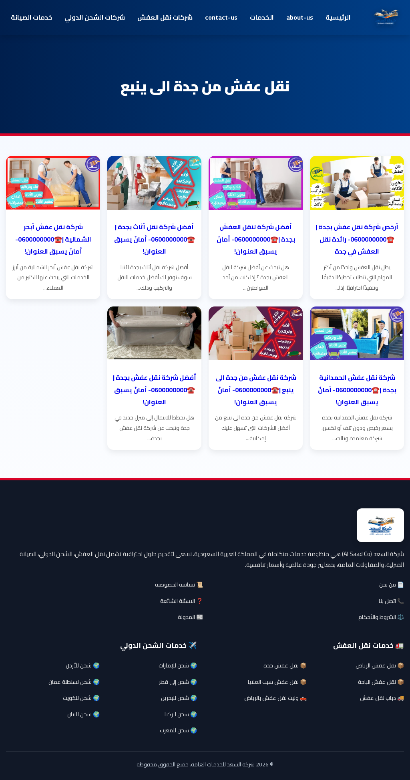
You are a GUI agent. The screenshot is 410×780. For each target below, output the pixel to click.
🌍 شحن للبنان (83, 714)
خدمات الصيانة (31, 17)
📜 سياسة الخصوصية (179, 584)
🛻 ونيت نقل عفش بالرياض (275, 698)
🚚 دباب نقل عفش (382, 698)
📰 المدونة (190, 617)
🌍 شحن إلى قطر (178, 682)
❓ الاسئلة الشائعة (181, 601)
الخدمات (262, 17)
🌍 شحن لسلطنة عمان (74, 682)
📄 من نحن (391, 584)
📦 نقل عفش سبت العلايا (277, 682)
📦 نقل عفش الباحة (381, 682)
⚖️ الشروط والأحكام (381, 617)
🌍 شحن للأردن (83, 665)
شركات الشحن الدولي (94, 17)
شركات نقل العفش (165, 17)
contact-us (221, 17)
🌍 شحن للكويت (81, 698)
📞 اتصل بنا (391, 601)
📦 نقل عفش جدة (285, 665)
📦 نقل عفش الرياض (380, 665)
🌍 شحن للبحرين (179, 698)
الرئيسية (338, 17)
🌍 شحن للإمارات (178, 665)
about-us (299, 17)
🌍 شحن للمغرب (178, 730)
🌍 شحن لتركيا (181, 714)
